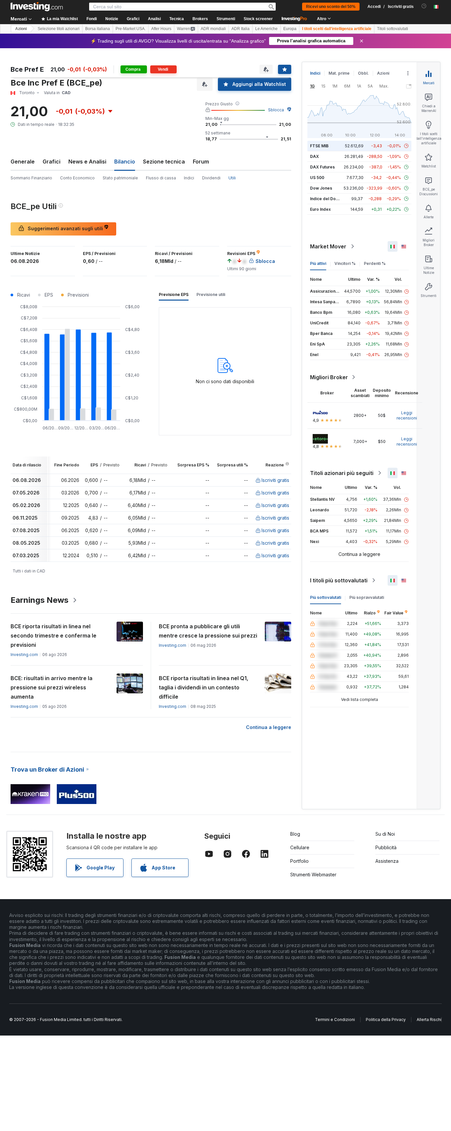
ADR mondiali (213, 28)
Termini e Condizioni (335, 1019)
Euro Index (320, 209)
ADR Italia (240, 28)
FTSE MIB (319, 145)
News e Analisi (87, 161)
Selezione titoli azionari (59, 28)
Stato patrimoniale (120, 177)
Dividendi (211, 177)
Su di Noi (385, 834)
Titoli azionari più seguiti (341, 473)
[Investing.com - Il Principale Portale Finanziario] (37, 6)
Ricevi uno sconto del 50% (331, 6)
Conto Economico (77, 177)
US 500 (317, 177)
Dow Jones (321, 188)
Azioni (21, 28)
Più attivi (318, 263)
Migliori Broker (329, 377)
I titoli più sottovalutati (338, 580)
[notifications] (424, 6)
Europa (289, 28)
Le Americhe (266, 28)
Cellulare (299, 847)
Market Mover (328, 246)
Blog (295, 834)
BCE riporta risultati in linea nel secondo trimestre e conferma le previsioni (53, 635)
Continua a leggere (268, 727)
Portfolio (299, 861)
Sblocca (276, 109)
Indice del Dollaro (327, 198)
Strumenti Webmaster (313, 874)
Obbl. (363, 73)
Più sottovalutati (325, 597)
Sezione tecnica (164, 161)
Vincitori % (345, 263)
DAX (314, 156)
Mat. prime (339, 73)
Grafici (51, 161)
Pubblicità (386, 847)
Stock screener (258, 19)
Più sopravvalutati (366, 597)
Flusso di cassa (161, 177)
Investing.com (24, 654)
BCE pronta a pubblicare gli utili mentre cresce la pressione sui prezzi (208, 631)
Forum (201, 161)
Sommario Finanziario (31, 177)
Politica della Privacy (386, 1019)
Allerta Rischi (429, 1019)
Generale (23, 161)
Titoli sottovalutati (392, 28)
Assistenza (387, 861)
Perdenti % (375, 263)
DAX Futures (322, 166)
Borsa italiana (97, 28)
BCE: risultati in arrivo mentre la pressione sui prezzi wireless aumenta (51, 687)
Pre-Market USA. (131, 28)
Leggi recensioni (407, 415)
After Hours (161, 28)
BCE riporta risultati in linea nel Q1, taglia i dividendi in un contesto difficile (203, 687)
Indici (189, 177)
